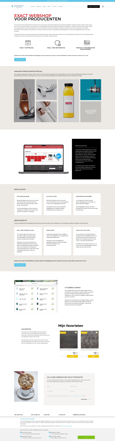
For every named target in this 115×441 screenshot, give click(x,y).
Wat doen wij (35, 414)
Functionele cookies (31, 433)
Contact (60, 6)
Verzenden (84, 399)
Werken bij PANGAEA (79, 414)
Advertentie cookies (31, 437)
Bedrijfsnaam (73, 386)
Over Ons (54, 6)
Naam (48, 386)
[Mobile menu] (102, 6)
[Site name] (17, 6)
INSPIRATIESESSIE (93, 6)
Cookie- (62, 425)
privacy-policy (69, 425)
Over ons (47, 414)
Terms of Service (79, 396)
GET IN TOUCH (20, 59)
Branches (39, 6)
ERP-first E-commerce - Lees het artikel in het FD (57, 0)
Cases (49, 6)
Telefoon (72, 391)
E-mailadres (50, 391)
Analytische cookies (59, 433)
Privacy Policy (71, 396)
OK (86, 437)
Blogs (44, 6)
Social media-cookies (58, 437)
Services (33, 6)
